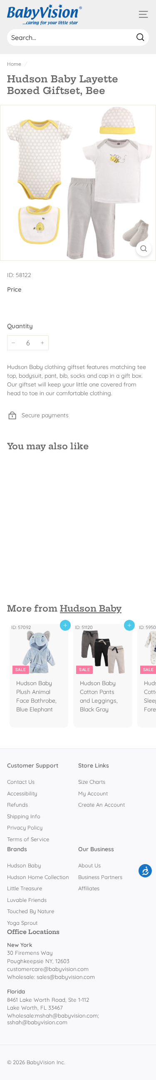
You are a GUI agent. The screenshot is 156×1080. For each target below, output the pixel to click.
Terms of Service (28, 839)
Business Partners (100, 877)
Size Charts (91, 781)
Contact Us (21, 781)
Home (14, 64)
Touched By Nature (30, 911)
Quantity (20, 326)
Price (14, 289)
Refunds (17, 804)
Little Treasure (24, 888)
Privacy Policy (24, 827)
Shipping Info (23, 816)
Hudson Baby (90, 608)
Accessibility (22, 793)
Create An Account (101, 804)
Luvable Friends (27, 900)
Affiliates (88, 888)
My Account (93, 793)
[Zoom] (143, 248)
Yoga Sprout (22, 922)
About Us (89, 865)
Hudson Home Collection (38, 877)
